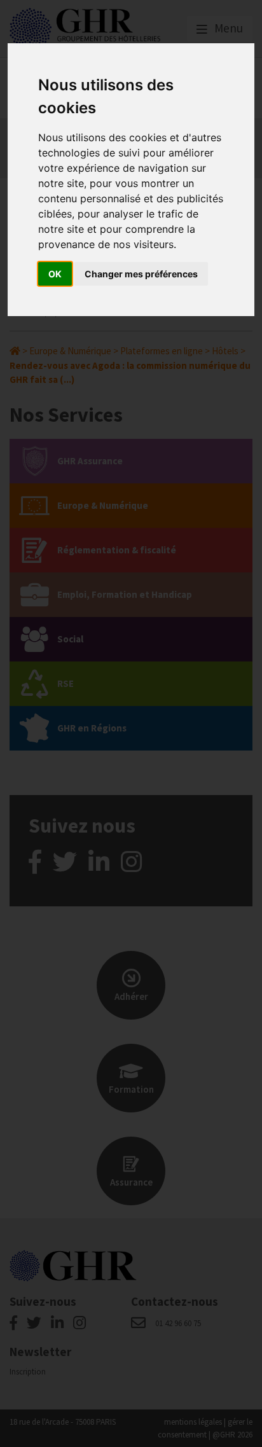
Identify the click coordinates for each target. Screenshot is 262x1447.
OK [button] (55, 273)
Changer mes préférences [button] (141, 273)
